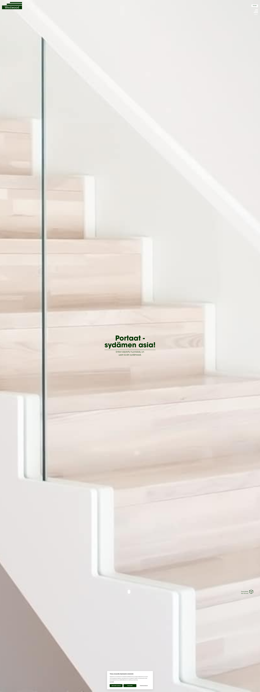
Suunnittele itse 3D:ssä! (244, 592)
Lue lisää (112, 681)
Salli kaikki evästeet (116, 685)
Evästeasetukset (144, 685)
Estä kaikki (130, 685)
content (129, 589)
